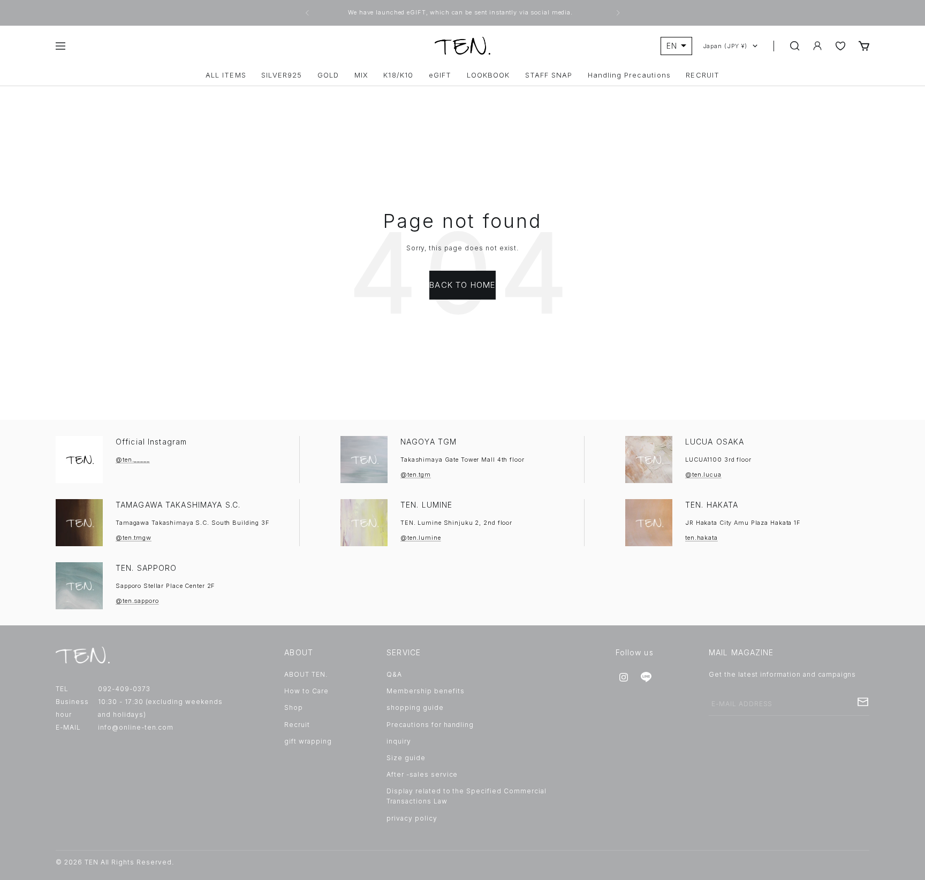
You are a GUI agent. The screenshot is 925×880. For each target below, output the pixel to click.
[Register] (862, 701)
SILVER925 (281, 75)
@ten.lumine (420, 537)
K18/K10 (398, 75)
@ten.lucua (703, 474)
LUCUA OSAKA (714, 441)
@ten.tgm (415, 474)
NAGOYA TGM (428, 441)
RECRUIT (702, 75)
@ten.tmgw (133, 537)
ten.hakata (701, 537)
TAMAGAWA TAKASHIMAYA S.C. (178, 504)
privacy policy (411, 818)
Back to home (462, 285)
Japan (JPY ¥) (725, 46)
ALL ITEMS (226, 75)
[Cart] (864, 46)
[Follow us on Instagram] (624, 677)
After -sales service (422, 774)
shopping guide (414, 707)
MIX (361, 75)
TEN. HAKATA (711, 504)
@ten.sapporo (137, 600)
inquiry (398, 741)
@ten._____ (133, 459)
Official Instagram (151, 441)
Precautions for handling (430, 725)
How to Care (306, 691)
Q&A (394, 674)
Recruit (297, 725)
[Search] (795, 46)
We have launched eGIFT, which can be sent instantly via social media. (461, 12)
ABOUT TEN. (306, 674)
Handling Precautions (629, 75)
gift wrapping (307, 741)
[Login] (817, 45)
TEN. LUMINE (426, 504)
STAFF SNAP (548, 75)
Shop (293, 707)
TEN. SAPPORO (146, 567)
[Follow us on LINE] (646, 677)
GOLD (328, 75)
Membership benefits (425, 691)
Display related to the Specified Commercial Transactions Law (466, 796)
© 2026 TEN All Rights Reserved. (115, 862)
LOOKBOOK (488, 75)
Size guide (406, 758)
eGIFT (440, 75)
